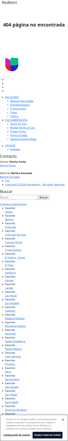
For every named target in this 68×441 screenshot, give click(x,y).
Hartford (10, 273)
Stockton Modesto (16, 410)
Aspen (8, 212)
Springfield (11, 402)
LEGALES (10, 145)
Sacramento (12, 379)
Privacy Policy (18, 131)
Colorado (10, 227)
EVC (7, 180)
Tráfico (14, 116)
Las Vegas (11, 295)
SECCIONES (12, 97)
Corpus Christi (13, 242)
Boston (9, 219)
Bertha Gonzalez (10, 177)
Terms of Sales (19, 135)
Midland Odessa (15, 318)
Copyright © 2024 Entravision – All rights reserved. (35, 184)
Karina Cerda (7, 165)
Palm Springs (13, 356)
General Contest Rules (23, 139)
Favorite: (10, 208)
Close (23, 204)
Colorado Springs (15, 234)
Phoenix (10, 364)
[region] (34, 428)
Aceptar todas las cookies (47, 435)
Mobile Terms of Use (22, 127)
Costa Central (13, 250)
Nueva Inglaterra (15, 341)
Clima (13, 112)
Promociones (18, 108)
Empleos (15, 149)
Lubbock (10, 311)
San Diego (11, 394)
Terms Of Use (18, 124)
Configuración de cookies (16, 435)
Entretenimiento (20, 105)
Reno (8, 372)
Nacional (10, 333)
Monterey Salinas (15, 326)
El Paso (9, 265)
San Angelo (12, 387)
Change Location (10, 204)
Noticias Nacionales (22, 101)
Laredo (9, 288)
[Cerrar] (62, 419)
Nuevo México (13, 349)
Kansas (9, 280)
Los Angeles (12, 303)
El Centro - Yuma (15, 257)
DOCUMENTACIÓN (16, 120)
